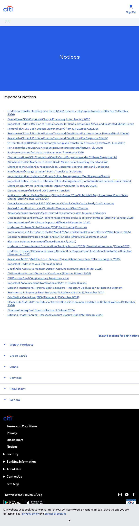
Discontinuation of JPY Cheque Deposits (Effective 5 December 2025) (48, 222)
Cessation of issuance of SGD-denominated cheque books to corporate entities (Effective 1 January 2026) (70, 217)
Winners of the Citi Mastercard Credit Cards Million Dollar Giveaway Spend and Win (57, 162)
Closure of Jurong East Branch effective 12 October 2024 (41, 310)
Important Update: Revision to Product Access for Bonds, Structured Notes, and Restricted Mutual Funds (70, 124)
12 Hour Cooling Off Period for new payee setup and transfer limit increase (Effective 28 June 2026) (66, 143)
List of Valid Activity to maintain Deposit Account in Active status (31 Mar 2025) (54, 268)
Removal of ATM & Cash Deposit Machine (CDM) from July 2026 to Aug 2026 (53, 128)
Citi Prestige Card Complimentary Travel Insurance (38, 278)
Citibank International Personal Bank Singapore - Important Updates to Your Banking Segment (64, 287)
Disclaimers (15, 440)
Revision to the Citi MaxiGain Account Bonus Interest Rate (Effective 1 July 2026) (55, 147)
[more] (7, 22)
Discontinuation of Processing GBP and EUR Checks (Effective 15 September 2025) (57, 236)
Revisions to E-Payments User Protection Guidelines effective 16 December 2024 (55, 292)
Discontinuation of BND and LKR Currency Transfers (38, 190)
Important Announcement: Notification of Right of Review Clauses (47, 283)
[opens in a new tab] (8, 9)
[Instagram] (120, 495)
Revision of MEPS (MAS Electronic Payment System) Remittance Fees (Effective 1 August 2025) (64, 259)
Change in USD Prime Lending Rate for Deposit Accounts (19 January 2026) (52, 185)
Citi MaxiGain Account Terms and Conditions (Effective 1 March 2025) (49, 273)
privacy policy (30, 513)
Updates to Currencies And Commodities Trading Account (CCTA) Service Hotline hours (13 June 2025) (68, 246)
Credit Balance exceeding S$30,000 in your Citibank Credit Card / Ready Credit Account (60, 203)
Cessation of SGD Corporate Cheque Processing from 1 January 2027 (48, 119)
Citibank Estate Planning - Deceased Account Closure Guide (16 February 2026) (55, 315)
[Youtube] (127, 495)
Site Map (13, 484)
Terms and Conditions (22, 426)
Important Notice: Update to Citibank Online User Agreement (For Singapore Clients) (58, 176)
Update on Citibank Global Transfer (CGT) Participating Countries (47, 227)
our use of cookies (55, 513)
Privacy (12, 433)
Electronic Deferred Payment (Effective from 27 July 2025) (41, 241)
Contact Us (14, 476)
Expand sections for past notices (118, 335)
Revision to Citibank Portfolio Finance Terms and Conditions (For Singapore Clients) (57, 138)
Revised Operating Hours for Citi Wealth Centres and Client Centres (47, 208)
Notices (12, 446)
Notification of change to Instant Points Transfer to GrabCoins (44, 171)
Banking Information (21, 461)
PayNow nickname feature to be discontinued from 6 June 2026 (45, 152)
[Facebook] (134, 495)
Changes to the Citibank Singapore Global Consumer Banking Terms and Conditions (58, 166)
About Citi (14, 469)
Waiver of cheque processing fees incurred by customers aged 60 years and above (56, 213)
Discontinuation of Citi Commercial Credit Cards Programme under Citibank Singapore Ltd (62, 157)
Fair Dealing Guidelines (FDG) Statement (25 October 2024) (43, 297)
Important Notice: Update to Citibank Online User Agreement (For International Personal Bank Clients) (69, 181)
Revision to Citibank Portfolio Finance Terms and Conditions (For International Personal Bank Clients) (68, 133)
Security (12, 454)
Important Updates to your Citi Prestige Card (34, 264)
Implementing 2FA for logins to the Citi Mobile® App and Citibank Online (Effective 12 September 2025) (69, 232)
